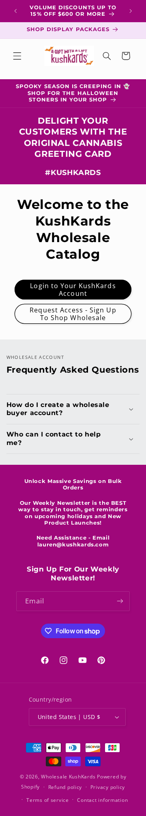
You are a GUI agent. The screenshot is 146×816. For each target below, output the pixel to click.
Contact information (102, 800)
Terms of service (47, 800)
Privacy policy (107, 787)
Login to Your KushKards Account (73, 289)
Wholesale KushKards (68, 777)
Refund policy (65, 787)
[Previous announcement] (15, 11)
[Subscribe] (120, 601)
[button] (17, 55)
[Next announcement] (131, 11)
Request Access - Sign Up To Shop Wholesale (73, 314)
